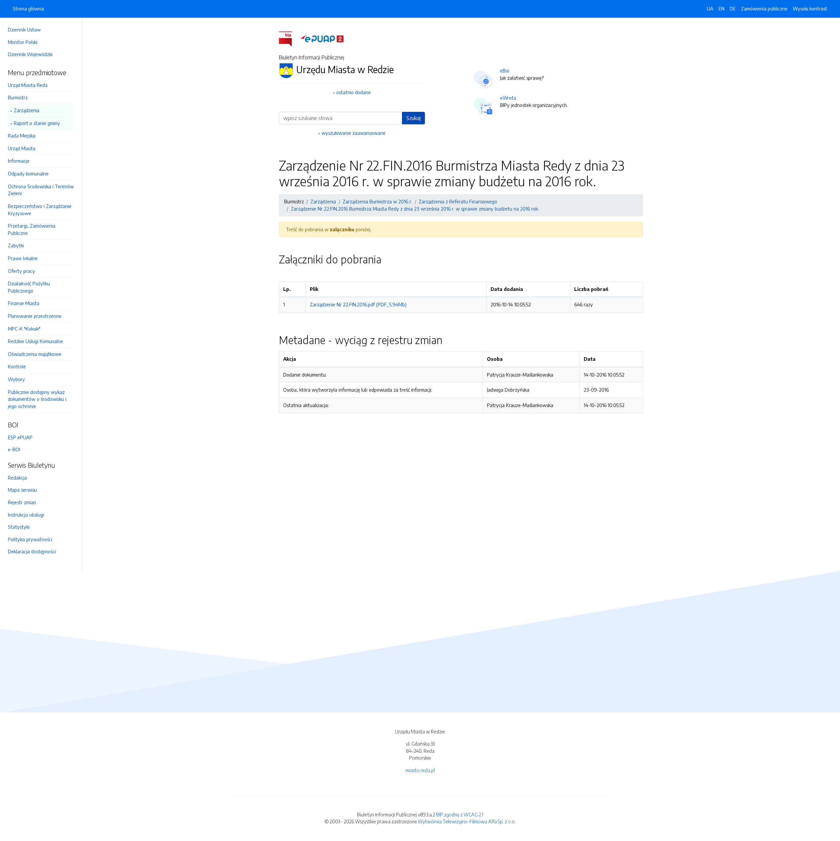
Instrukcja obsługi (26, 515)
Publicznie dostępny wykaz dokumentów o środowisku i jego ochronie (37, 399)
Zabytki (16, 245)
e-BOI (14, 449)
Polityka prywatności (30, 539)
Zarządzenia (26, 110)
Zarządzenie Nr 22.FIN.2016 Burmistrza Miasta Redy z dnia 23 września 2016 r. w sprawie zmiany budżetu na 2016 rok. (415, 209)
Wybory (16, 379)
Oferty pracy (21, 271)
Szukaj (413, 118)
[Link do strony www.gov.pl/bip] (289, 38)
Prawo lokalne (23, 258)
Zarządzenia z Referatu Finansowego (458, 201)
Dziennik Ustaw (24, 29)
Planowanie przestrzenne (34, 316)
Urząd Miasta (21, 148)
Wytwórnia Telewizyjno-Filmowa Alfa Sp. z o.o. (467, 821)
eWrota (508, 98)
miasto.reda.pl (420, 770)
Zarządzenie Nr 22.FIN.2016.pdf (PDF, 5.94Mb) (358, 304)
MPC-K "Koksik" (24, 329)
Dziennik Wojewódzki (30, 54)
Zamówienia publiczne (764, 8)
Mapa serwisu (22, 490)
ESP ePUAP (20, 437)
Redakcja (17, 478)
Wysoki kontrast (810, 8)
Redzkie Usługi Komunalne (35, 341)
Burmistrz (18, 97)
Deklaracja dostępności (32, 551)
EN (721, 8)
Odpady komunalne (28, 173)
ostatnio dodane (353, 92)
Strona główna (28, 8)
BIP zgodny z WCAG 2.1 (459, 814)
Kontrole (17, 366)
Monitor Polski (22, 42)
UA (710, 8)
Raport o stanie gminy (37, 123)
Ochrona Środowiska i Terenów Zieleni (41, 189)
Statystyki (19, 527)
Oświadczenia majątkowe (34, 354)
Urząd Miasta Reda (28, 85)
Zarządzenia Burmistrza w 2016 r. (377, 201)
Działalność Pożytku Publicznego (29, 287)
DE (733, 8)
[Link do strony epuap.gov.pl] (322, 38)
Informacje (19, 161)
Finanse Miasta (23, 303)
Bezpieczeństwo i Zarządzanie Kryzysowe (40, 209)
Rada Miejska (21, 135)
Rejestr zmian (22, 502)
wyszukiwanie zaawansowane (354, 133)
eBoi (504, 70)
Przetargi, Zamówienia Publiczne (31, 229)
